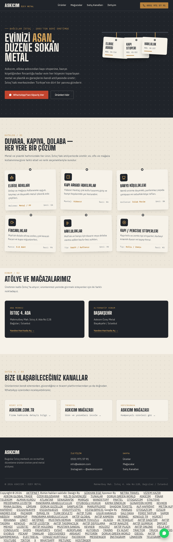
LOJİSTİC (22, 526)
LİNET (24, 520)
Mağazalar (76, 5)
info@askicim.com (81, 464)
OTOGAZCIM (135, 499)
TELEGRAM (153, 537)
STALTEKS (153, 499)
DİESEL (139, 533)
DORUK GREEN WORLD (121, 496)
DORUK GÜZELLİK (51, 506)
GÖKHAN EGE (93, 493)
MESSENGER (98, 537)
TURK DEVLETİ (63, 513)
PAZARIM (26, 513)
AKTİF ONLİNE (144, 526)
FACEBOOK (78, 537)
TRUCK (153, 530)
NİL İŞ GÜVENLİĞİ (75, 496)
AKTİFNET (32, 493)
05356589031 (94, 510)
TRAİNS (108, 530)
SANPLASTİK (75, 506)
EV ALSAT (123, 530)
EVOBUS (9, 533)
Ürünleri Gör (62, 94)
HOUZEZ (104, 526)
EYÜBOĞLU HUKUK (88, 503)
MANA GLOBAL (13, 506)
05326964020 (49, 510)
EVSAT (58, 530)
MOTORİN (91, 533)
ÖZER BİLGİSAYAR (48, 496)
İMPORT (162, 523)
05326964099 (26, 510)
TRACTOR (139, 530)
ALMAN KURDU (26, 499)
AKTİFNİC (38, 520)
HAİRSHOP (20, 516)
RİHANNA (10, 520)
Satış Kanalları (95, 5)
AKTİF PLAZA (122, 526)
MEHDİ (8, 526)
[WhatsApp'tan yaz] (164, 533)
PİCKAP (23, 533)
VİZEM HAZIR (152, 493)
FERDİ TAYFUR (147, 513)
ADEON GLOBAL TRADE (18, 496)
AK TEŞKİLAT (125, 520)
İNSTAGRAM (117, 537)
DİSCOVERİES (56, 533)
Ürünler (62, 5)
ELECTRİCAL (31, 537)
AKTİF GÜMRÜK (143, 523)
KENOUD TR (140, 516)
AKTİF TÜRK (84, 513)
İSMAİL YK (42, 513)
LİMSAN (31, 506)
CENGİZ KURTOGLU (55, 537)
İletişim (111, 5)
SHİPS (27, 530)
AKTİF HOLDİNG (43, 526)
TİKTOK (25, 540)
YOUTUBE (10, 540)
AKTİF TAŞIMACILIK (66, 523)
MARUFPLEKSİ (96, 506)
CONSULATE (11, 530)
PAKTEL (118, 499)
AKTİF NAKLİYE (119, 523)
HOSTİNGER (83, 540)
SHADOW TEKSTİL (121, 506)
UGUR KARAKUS (106, 513)
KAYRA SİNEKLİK (115, 503)
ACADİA (108, 520)
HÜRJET (157, 516)
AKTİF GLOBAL (81, 516)
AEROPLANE (74, 530)
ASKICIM (19, 5)
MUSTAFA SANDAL (68, 526)
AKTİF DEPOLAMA (94, 523)
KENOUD (19, 523)
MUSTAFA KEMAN (59, 520)
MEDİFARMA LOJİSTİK (18, 503)
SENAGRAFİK (65, 499)
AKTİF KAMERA (104, 516)
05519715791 (71, 510)
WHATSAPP (47, 540)
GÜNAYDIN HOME (141, 503)
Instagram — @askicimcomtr (87, 469)
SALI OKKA (127, 513)
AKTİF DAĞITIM (147, 520)
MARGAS (83, 499)
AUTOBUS (92, 530)
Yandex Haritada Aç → (22, 330)
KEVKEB (162, 503)
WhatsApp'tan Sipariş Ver (28, 94)
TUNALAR (97, 496)
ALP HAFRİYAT (145, 506)
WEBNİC (123, 516)
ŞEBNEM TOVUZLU (87, 520)
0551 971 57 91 (80, 459)
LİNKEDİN (136, 537)
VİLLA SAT (163, 526)
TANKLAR (38, 533)
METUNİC (65, 540)
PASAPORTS (42, 530)
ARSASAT (75, 533)
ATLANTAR (46, 499)
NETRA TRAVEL (129, 493)
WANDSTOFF (101, 499)
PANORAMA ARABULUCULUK (54, 503)
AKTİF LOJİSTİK (39, 523)
